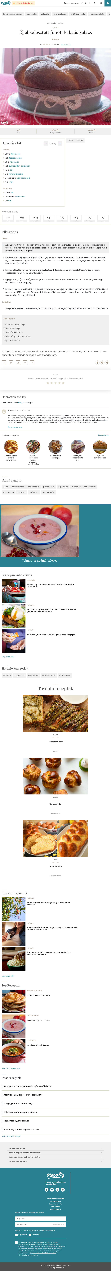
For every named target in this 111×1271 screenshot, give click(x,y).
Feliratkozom (58, 1224)
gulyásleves (31, 1040)
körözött (21, 492)
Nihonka (55, 39)
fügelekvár (63, 487)
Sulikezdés (31, 580)
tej (11, 170)
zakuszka (45, 14)
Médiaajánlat (55, 1209)
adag (54, 143)
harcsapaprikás (97, 14)
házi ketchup (33, 487)
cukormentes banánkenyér (83, 487)
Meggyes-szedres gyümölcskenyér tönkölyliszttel (28, 1086)
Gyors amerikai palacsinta (38, 995)
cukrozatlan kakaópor (19, 166)
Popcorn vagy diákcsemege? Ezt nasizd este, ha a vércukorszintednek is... (49, 953)
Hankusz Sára (55, 813)
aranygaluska (60, 14)
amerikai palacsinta (34, 991)
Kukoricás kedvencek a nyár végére (24, 1157)
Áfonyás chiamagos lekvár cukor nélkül (23, 1094)
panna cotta (48, 487)
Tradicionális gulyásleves (38, 1045)
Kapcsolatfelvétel (55, 1204)
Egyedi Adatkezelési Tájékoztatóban (43, 1253)
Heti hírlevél (36, 1235)
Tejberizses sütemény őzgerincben (20, 1112)
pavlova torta (18, 487)
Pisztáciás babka (55, 742)
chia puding (8, 492)
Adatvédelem (55, 1201)
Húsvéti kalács (55, 866)
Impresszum (55, 1207)
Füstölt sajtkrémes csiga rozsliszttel (21, 1129)
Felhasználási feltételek (55, 1199)
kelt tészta (51, 23)
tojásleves (33, 492)
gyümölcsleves (33, 1016)
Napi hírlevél (22, 1235)
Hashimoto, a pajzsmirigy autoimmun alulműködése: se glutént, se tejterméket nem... (51, 610)
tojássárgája (15, 158)
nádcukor (14, 162)
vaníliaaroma (23, 178)
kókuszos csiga (64, 675)
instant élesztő (16, 174)
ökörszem (7, 675)
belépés (21, 403)
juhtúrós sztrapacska (12, 14)
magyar (80, 140)
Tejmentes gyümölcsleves (38, 1020)
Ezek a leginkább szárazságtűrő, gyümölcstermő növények (48, 904)
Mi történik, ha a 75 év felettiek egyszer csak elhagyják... (51, 635)
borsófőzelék (48, 492)
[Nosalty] (6, 3)
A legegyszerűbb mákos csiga (18, 1103)
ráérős (70, 140)
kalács (61, 23)
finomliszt (15, 154)
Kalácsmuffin (55, 804)
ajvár (5, 487)
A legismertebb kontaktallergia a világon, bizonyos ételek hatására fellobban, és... (52, 928)
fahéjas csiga (19, 675)
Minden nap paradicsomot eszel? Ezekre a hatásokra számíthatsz (50, 586)
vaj (11, 182)
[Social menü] (85, 3)
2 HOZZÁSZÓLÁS (66, 44)
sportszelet (32, 14)
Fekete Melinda (55, 876)
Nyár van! (30, 605)
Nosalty (55, 751)
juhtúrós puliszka (78, 14)
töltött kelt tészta (48, 675)
